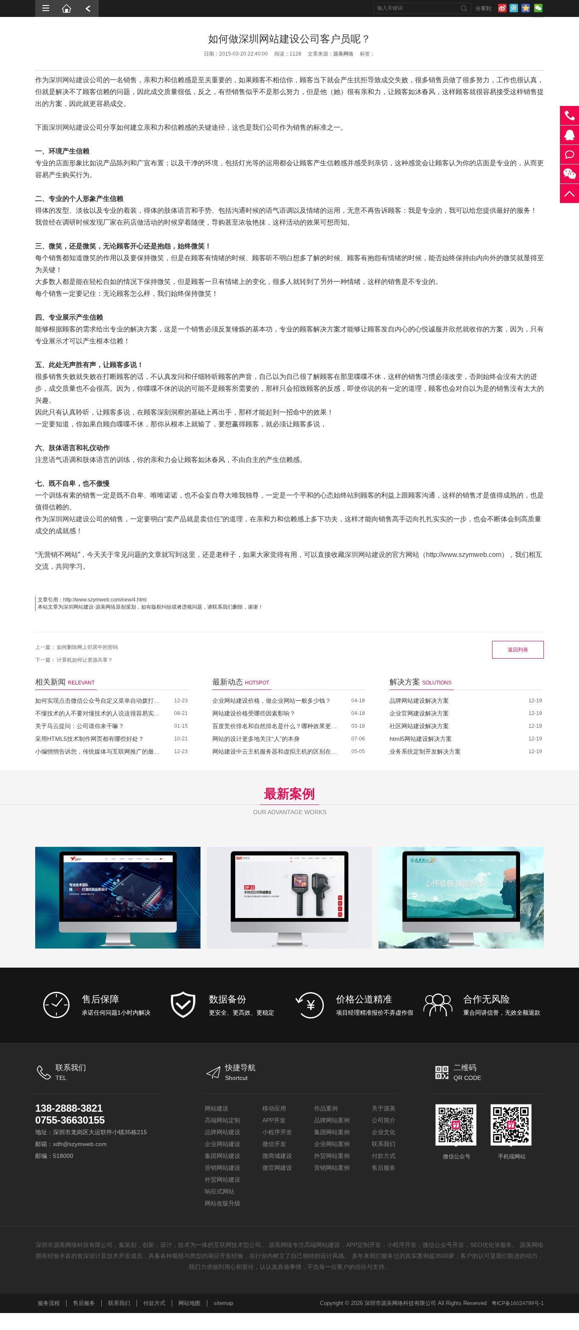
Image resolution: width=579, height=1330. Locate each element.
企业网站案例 (332, 1144)
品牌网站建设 (222, 1132)
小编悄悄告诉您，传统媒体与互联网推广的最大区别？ (98, 751)
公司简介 (383, 1120)
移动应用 (274, 1108)
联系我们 (383, 1144)
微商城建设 (277, 1155)
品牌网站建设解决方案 (419, 700)
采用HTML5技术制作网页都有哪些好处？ (89, 738)
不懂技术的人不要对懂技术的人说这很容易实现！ (98, 713)
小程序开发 (277, 1132)
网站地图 (189, 1303)
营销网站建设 (222, 1167)
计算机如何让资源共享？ (85, 660)
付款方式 (383, 1155)
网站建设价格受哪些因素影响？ (253, 713)
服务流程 (49, 1303)
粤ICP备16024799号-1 (518, 1303)
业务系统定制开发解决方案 (425, 751)
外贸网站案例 (332, 1155)
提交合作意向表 (569, 154)
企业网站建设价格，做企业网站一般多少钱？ (271, 700)
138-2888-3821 (69, 1108)
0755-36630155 (70, 1120)
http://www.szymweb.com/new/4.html (105, 600)
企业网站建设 (222, 1144)
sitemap (223, 1303)
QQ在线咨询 (569, 135)
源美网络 (343, 54)
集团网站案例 (332, 1132)
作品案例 (326, 1108)
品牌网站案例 (332, 1120)
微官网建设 (277, 1167)
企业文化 (383, 1132)
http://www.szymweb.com (463, 554)
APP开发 (274, 1120)
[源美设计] (67, 8)
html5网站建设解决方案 (421, 738)
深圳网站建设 (69, 79)
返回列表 (518, 650)
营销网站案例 (332, 1167)
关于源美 (383, 1108)
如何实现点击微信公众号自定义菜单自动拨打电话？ (98, 700)
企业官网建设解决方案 (419, 713)
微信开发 (274, 1144)
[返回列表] (88, 8)
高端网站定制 (222, 1120)
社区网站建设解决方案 (419, 726)
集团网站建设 (222, 1155)
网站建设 (216, 1108)
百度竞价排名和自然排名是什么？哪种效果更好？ (275, 726)
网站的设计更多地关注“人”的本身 (256, 738)
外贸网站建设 (222, 1179)
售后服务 (383, 1167)
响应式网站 (219, 1191)
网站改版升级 (222, 1203)
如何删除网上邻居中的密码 (87, 647)
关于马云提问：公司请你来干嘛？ (79, 726)
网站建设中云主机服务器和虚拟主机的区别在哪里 (275, 751)
